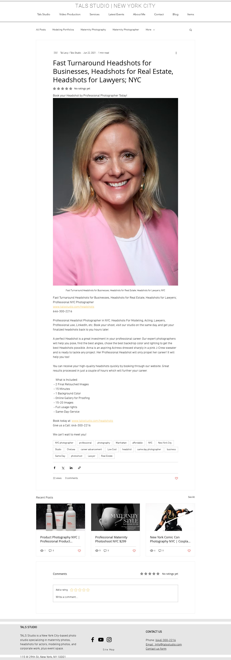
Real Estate (106, 456)
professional (85, 443)
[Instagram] (109, 639)
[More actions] (176, 53)
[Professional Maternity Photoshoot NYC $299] (115, 517)
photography (103, 443)
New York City (165, 443)
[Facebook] (92, 639)
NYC (150, 443)
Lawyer (91, 456)
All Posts (41, 29)
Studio (58, 449)
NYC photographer (64, 443)
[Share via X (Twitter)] (62, 467)
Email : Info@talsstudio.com (164, 644)
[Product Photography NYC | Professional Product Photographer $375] (60, 517)
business (171, 449)
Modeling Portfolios (63, 29)
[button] (94, 14)
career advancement (91, 449)
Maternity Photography (93, 29)
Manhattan (121, 443)
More (148, 29)
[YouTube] (101, 639)
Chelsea (71, 449)
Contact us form (156, 649)
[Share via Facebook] (54, 467)
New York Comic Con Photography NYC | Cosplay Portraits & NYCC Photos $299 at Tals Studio (170, 539)
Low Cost (112, 449)
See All (191, 497)
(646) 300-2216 (165, 640)
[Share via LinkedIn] (71, 467)
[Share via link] (79, 467)
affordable (137, 443)
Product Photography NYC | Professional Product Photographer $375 (60, 539)
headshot (127, 449)
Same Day (60, 456)
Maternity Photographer (126, 29)
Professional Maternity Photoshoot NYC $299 (111, 539)
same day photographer (149, 449)
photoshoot (76, 456)
